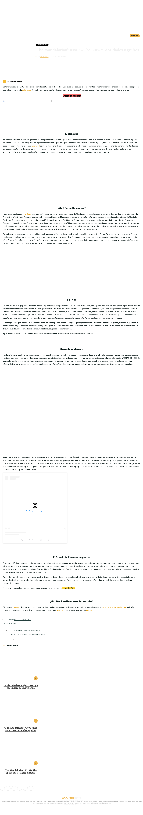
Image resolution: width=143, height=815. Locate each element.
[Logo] (75, 26)
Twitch (89, 610)
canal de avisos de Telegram (114, 607)
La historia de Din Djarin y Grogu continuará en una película (21, 686)
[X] (25, 788)
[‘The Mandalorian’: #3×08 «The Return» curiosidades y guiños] (20, 708)
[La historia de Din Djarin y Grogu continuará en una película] (20, 666)
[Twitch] (19, 788)
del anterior (27, 90)
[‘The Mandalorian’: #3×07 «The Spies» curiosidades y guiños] (20, 751)
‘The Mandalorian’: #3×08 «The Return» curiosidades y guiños (20, 729)
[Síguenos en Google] (4, 81)
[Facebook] (8, 788)
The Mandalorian (42, 44)
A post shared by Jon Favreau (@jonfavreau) (35, 540)
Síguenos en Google (14, 81)
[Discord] (2, 788)
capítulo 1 (36, 146)
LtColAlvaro (44, 57)
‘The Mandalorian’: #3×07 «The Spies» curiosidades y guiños (20, 771)
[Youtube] (31, 788)
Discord (60, 610)
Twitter (16, 607)
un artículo (27, 214)
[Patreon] (13, 788)
